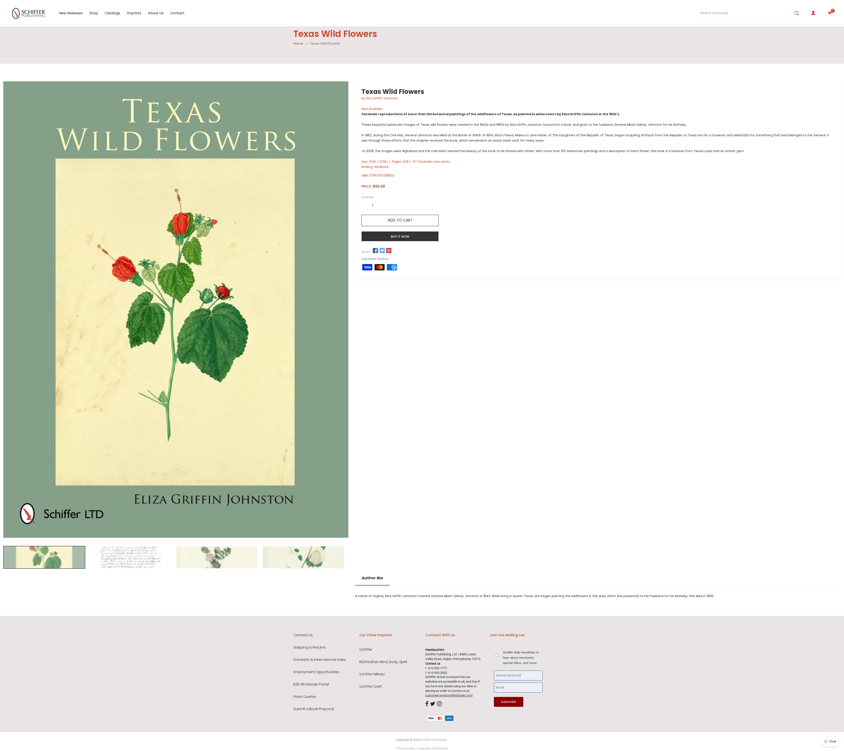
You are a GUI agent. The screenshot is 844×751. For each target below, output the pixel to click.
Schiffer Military (372, 674)
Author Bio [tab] (372, 578)
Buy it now (400, 236)
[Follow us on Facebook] (375, 251)
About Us (156, 13)
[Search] (797, 13)
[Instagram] (439, 704)
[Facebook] (426, 704)
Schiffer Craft (370, 686)
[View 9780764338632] (44, 557)
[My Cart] (830, 13)
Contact (177, 13)
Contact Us (303, 635)
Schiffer (365, 649)
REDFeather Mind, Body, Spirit (383, 662)
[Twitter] (432, 704)
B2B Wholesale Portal (311, 684)
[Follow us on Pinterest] (389, 251)
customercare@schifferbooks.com (449, 695)
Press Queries (304, 696)
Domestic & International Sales (319, 660)
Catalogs (112, 13)
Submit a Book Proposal (313, 709)
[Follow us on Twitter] (382, 251)
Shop (93, 13)
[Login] (813, 13)
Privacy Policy (406, 748)
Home (298, 43)
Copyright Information (432, 748)
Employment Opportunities (316, 672)
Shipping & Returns (309, 647)
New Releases (71, 13)
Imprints (134, 13)
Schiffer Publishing (433, 740)
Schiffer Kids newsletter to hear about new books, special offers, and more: (521, 658)
